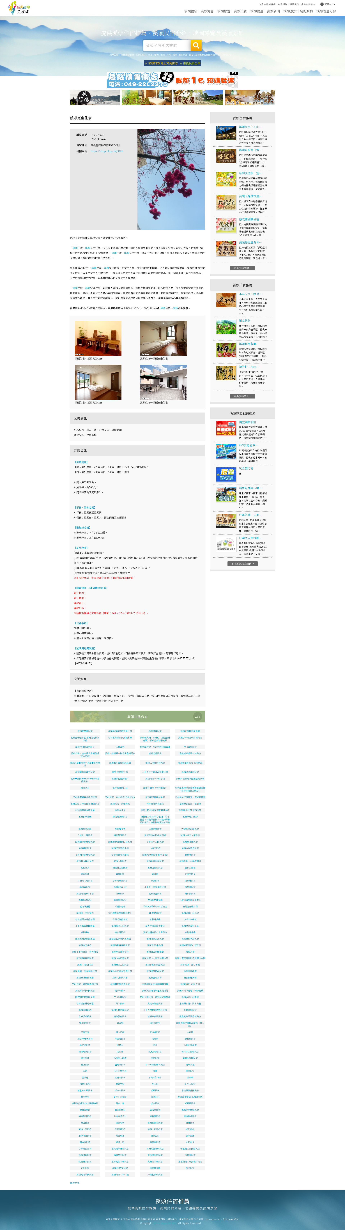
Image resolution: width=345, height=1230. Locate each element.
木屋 (162, 54)
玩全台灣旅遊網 (267, 4)
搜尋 (196, 45)
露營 (191, 54)
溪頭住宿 (190, 11)
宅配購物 (306, 11)
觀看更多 (74, 1183)
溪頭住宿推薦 (19, 8)
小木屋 (149, 54)
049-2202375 (213, 1219)
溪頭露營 (207, 11)
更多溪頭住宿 (243, 268)
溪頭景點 (290, 11)
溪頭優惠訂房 (326, 11)
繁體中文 (326, 4)
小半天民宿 (226, 54)
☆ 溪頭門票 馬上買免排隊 (161, 63)
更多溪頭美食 (243, 396)
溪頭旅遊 (223, 11)
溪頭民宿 (140, 54)
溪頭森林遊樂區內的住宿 (207, 54)
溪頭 (75, 248)
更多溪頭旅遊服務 (243, 563)
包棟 (169, 54)
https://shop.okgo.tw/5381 (107, 151)
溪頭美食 (240, 11)
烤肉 (175, 54)
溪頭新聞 (273, 11)
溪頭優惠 (256, 11)
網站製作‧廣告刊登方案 (302, 4)
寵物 (156, 54)
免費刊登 (282, 4)
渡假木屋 (183, 54)
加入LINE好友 (230, 1219)
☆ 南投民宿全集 (190, 63)
